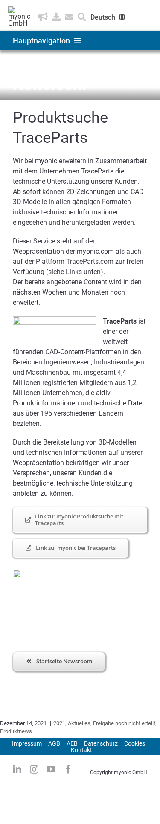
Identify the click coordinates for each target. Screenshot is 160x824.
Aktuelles (79, 723)
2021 (59, 723)
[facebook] (68, 769)
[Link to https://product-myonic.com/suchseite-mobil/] (82, 17)
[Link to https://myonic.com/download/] (56, 17)
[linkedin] (17, 769)
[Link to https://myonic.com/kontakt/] (69, 17)
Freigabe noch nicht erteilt (124, 723)
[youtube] (51, 769)
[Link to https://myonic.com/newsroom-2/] (43, 17)
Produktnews (16, 731)
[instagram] (34, 769)
